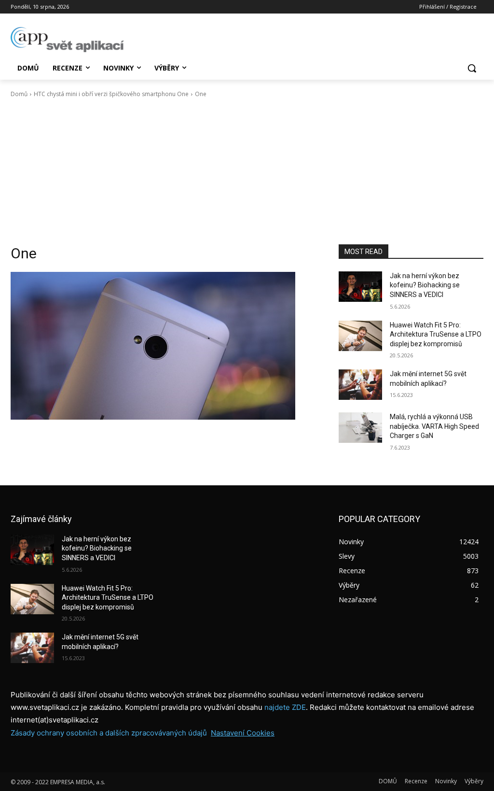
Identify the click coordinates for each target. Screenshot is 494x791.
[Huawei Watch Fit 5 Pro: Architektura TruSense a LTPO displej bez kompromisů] (360, 336)
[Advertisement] (247, 171)
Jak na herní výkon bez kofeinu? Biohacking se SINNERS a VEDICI (425, 285)
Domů (19, 94)
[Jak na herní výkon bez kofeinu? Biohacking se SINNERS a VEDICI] (360, 286)
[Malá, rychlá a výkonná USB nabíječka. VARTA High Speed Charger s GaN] (360, 427)
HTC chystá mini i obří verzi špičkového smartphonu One (111, 94)
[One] (165, 346)
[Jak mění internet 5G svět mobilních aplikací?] (360, 384)
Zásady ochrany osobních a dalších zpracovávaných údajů (109, 732)
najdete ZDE (285, 707)
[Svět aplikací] (67, 39)
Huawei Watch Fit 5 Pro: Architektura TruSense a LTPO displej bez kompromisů (435, 334)
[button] (471, 68)
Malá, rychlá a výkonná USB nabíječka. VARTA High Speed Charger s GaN (434, 426)
